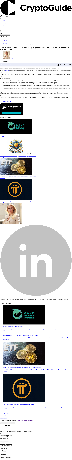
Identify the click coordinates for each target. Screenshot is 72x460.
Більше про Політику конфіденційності (25, 420)
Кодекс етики (3, 451)
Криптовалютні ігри (4, 441)
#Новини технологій (7, 101)
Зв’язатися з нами (4, 458)
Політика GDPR (3, 448)
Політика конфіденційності (6, 445)
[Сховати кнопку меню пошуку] (0, 31)
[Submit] (1, 33)
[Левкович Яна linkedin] (36, 295)
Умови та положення (4, 447)
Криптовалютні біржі (4, 439)
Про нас (2, 442)
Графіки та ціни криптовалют (6, 435)
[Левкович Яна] (11, 224)
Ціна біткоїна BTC (4, 436)
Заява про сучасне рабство (5, 457)
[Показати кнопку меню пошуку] (0, 18)
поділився (7, 70)
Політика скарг (3, 454)
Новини (2, 433)
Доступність (2, 450)
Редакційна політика (4, 452)
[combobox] (36, 34)
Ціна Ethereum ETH (4, 438)
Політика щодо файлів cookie (6, 444)
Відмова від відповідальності (6, 455)
